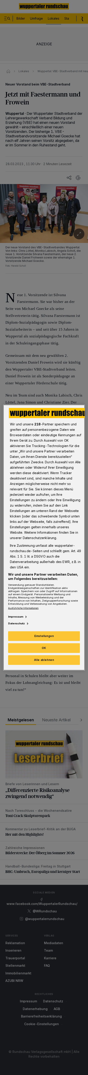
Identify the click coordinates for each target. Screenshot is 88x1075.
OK (44, 648)
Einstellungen (44, 636)
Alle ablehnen (44, 660)
